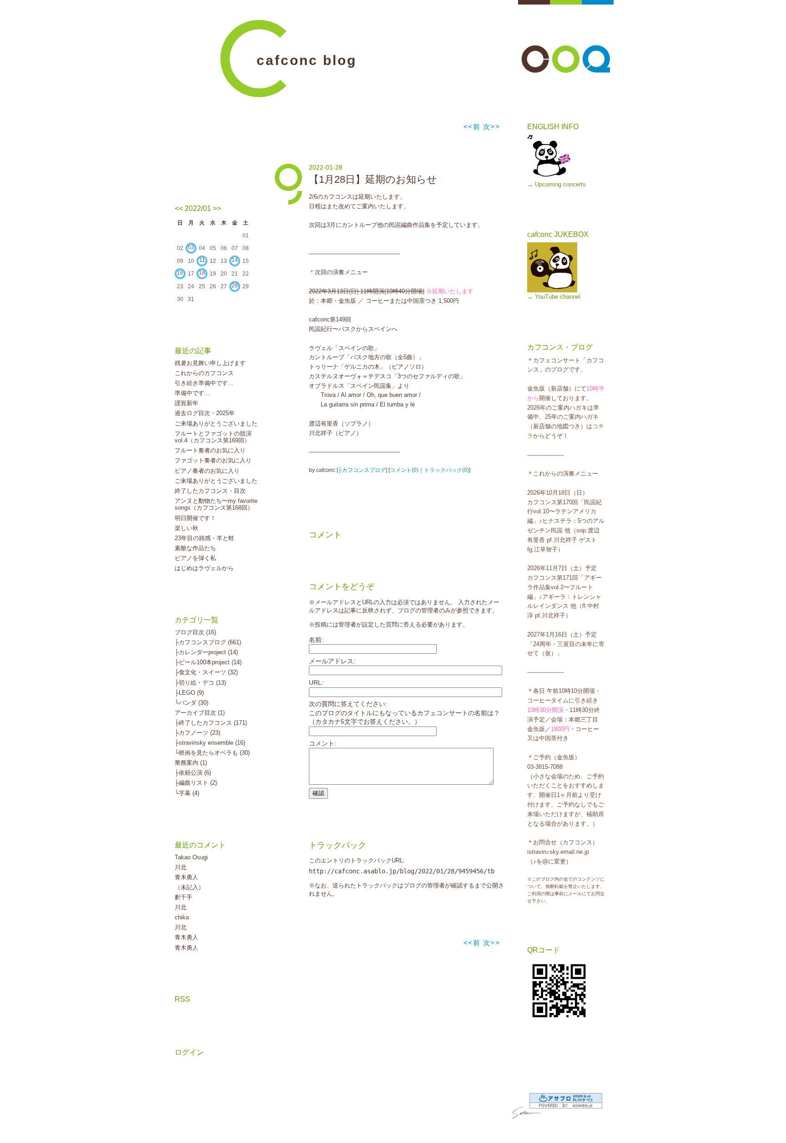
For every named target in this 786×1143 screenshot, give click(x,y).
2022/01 (198, 208)
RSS (182, 999)
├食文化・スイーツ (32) (206, 672)
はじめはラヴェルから (204, 568)
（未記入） (189, 887)
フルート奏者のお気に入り (210, 450)
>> (217, 208)
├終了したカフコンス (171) (211, 722)
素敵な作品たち (195, 548)
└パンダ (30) (191, 702)
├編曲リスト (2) (196, 782)
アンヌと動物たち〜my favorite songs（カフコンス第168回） (216, 504)
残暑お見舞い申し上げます (210, 363)
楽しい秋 (186, 528)
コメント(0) (404, 470)
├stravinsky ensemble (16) (210, 742)
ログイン (189, 1052)
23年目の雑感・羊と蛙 (204, 538)
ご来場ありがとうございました (216, 423)
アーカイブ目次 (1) (200, 712)
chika (182, 917)
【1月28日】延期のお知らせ (373, 179)
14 (235, 260)
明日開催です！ (195, 518)
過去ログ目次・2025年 (205, 413)
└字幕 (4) (187, 793)
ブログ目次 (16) (195, 632)
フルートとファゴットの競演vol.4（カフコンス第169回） (213, 437)
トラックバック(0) (446, 470)
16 (180, 273)
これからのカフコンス (204, 373)
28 (235, 285)
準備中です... (192, 393)
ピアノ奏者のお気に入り (207, 470)
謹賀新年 (186, 403)
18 (202, 273)
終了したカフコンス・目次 (210, 490)
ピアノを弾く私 (195, 558)
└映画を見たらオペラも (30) (212, 752)
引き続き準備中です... (204, 383)
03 (191, 247)
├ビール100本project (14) (208, 662)
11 (202, 260)
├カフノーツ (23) (197, 732)
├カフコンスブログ (362, 470)
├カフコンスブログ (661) (208, 642)
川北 (180, 867)
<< (179, 208)
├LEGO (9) (189, 692)
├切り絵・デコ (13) (200, 682)
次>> (491, 126)
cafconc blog (307, 60)
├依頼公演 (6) (193, 772)
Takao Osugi (191, 857)
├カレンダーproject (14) (206, 652)
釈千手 (183, 897)
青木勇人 (186, 877)
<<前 (473, 126)
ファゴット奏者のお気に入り (213, 460)
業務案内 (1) (191, 762)
